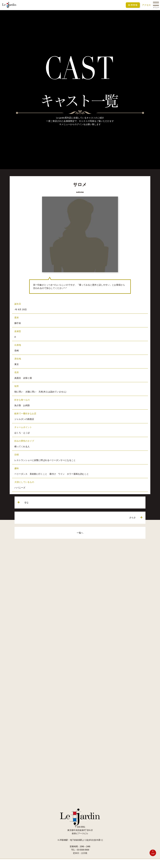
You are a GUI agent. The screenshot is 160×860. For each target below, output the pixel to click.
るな (26, 502)
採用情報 (133, 5)
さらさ (132, 517)
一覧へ (80, 533)
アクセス (146, 5)
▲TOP (153, 852)
